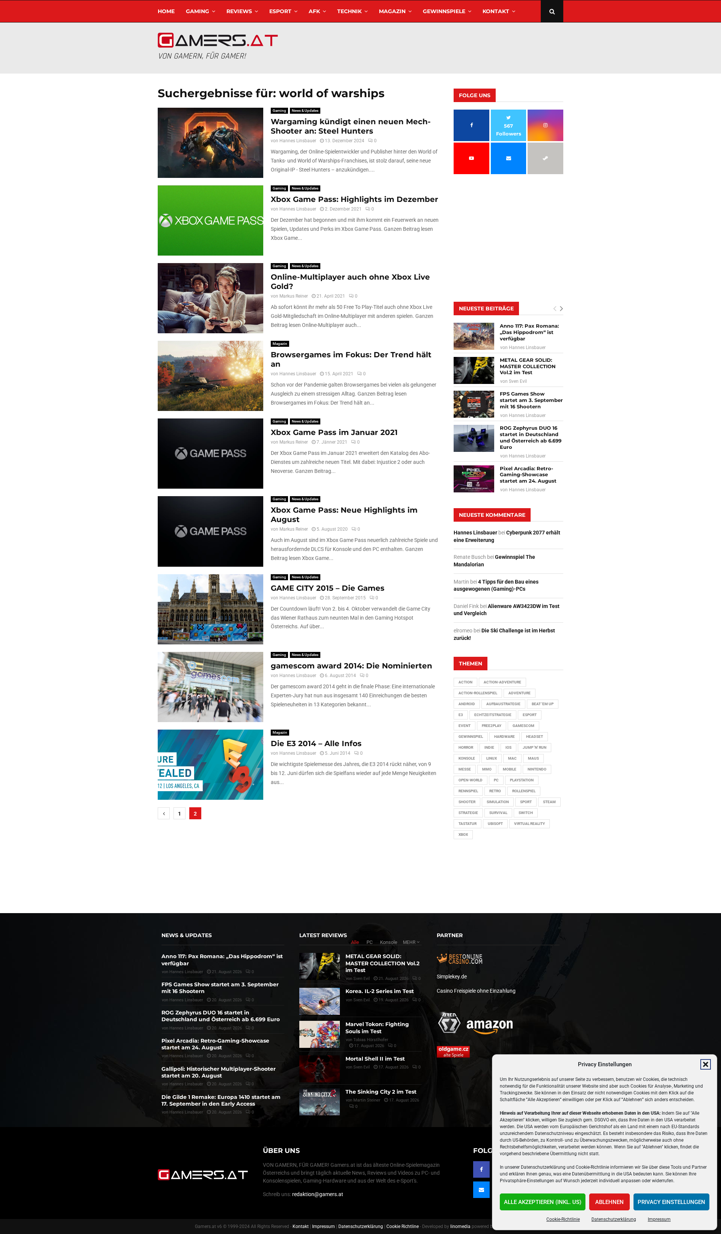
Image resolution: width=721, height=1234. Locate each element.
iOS (508, 747)
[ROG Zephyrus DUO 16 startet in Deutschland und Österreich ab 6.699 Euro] (474, 438)
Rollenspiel (523, 791)
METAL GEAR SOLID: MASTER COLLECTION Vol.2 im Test (528, 366)
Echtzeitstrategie (492, 715)
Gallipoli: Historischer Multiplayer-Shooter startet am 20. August (218, 1072)
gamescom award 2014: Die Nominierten (351, 665)
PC (496, 780)
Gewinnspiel (471, 736)
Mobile (509, 769)
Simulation (498, 802)
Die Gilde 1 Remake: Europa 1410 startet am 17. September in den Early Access (221, 1100)
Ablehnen (609, 1202)
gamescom (523, 726)
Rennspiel (468, 791)
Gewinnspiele (444, 11)
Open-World (471, 780)
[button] (705, 1064)
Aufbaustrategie (503, 704)
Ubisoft (495, 824)
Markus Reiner (293, 296)
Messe (465, 769)
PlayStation (522, 780)
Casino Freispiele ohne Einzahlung (476, 991)
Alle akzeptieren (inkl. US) (542, 1202)
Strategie (468, 813)
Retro (495, 791)
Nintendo (537, 769)
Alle (355, 942)
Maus (533, 758)
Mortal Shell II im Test (375, 1058)
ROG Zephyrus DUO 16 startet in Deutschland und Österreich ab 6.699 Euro (530, 437)
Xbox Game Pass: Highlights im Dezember (354, 199)
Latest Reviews (323, 935)
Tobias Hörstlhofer (370, 1039)
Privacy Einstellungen (671, 1202)
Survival (498, 813)
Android (467, 704)
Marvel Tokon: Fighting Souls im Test (377, 1027)
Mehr (409, 942)
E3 (461, 715)
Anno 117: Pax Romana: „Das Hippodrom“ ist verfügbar (529, 332)
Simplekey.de (452, 977)
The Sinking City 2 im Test (380, 1091)
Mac (512, 758)
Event (465, 726)
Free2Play (491, 726)
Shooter (467, 802)
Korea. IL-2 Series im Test (379, 991)
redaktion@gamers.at (317, 1194)
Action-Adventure (502, 682)
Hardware (504, 736)
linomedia (460, 1226)
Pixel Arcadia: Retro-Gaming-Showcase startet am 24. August (528, 474)
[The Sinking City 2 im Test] (319, 1101)
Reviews (239, 11)
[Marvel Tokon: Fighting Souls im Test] (319, 1034)
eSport (280, 11)
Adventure (519, 693)
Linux (491, 758)
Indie (489, 747)
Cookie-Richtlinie (563, 1219)
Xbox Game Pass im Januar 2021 (334, 432)
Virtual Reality (529, 824)
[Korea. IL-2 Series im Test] (319, 1001)
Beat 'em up (543, 704)
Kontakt (496, 11)
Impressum (659, 1219)
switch (526, 813)
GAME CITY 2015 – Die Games (328, 588)
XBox (463, 834)
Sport (526, 802)
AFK (314, 11)
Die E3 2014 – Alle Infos (316, 743)
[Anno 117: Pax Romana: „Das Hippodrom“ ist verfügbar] (474, 336)
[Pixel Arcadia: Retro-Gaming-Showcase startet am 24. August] (474, 478)
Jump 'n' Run (534, 747)
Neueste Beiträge (486, 308)
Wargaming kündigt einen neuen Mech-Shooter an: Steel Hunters (351, 126)
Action (465, 682)
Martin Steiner (366, 1100)
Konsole (467, 758)
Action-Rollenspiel (478, 693)
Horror (466, 747)
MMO (487, 769)
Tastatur (468, 824)
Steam (549, 802)
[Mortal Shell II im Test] (319, 1068)
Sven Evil (518, 381)
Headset (534, 736)
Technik (349, 11)
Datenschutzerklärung (613, 1219)
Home (166, 11)
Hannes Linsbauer (297, 140)
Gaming (197, 11)
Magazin (392, 11)
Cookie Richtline (402, 1226)
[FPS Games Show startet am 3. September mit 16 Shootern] (474, 404)
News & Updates (305, 110)
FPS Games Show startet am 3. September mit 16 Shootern (531, 400)
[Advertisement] (426, 47)
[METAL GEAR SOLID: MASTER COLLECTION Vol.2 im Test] (474, 370)
